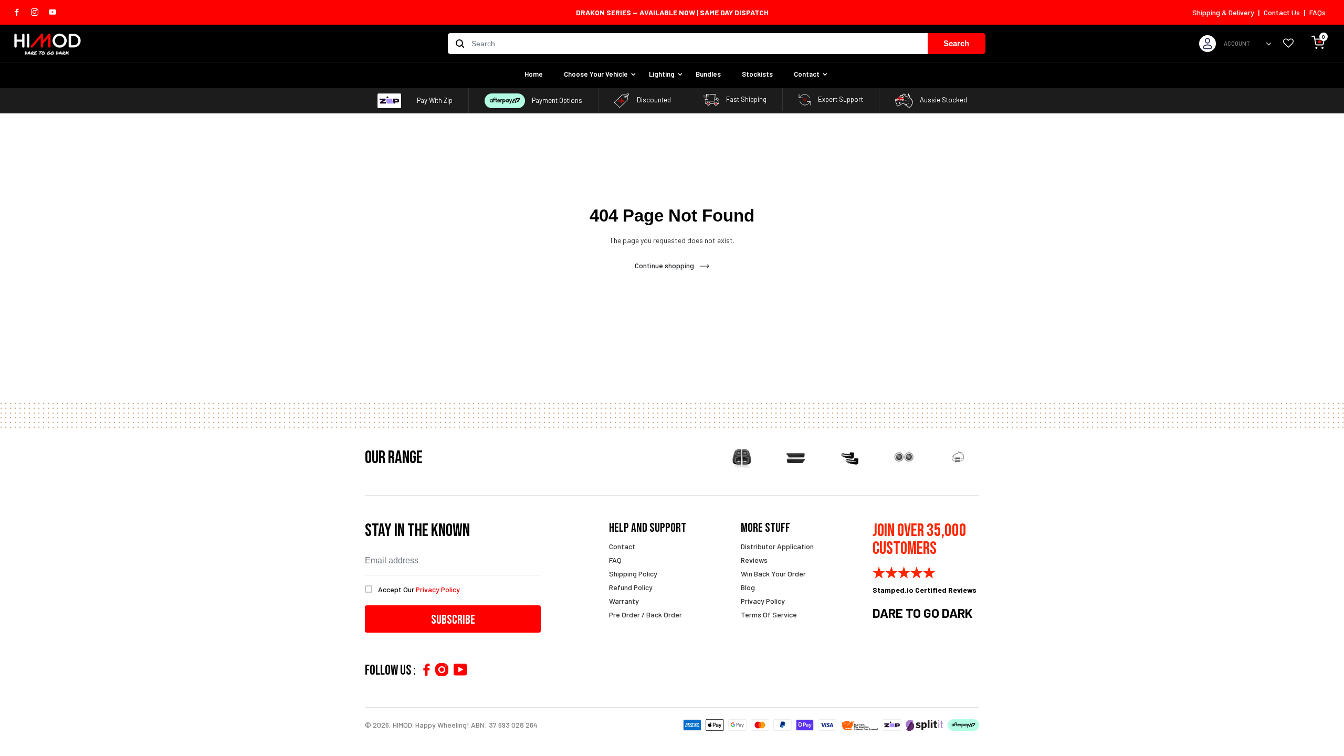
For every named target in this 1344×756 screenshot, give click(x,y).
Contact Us (1282, 12)
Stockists (757, 74)
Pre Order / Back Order (645, 614)
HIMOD (402, 724)
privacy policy (438, 589)
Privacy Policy (763, 600)
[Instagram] (441, 669)
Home (533, 74)
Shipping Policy (633, 573)
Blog (748, 587)
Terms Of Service (769, 614)
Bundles (708, 74)
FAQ (615, 559)
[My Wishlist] (1288, 43)
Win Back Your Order (773, 573)
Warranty (624, 600)
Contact (807, 74)
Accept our (419, 589)
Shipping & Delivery (1223, 12)
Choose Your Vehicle (596, 74)
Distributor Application (777, 546)
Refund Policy (631, 587)
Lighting (662, 74)
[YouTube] (460, 669)
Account (1237, 43)
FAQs (1317, 12)
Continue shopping (664, 265)
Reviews (754, 559)
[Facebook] (426, 669)
